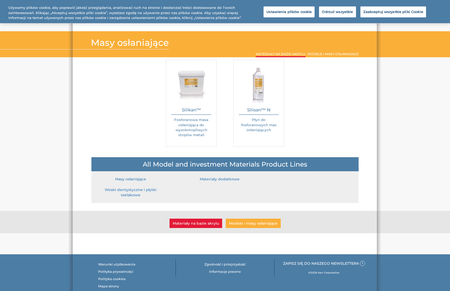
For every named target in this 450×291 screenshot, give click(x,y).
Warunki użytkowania (116, 264)
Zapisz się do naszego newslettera (321, 263)
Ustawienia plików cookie (289, 12)
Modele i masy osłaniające (253, 223)
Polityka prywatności (115, 272)
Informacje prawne (225, 272)
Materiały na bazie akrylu (196, 223)
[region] (225, 11)
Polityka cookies (112, 279)
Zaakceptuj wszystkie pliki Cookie (393, 12)
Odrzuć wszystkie (337, 12)
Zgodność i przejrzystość (225, 264)
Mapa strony (108, 286)
